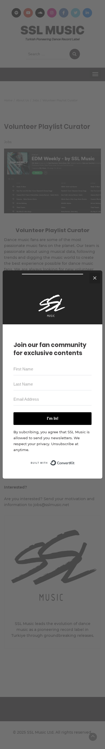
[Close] (94, 278)
